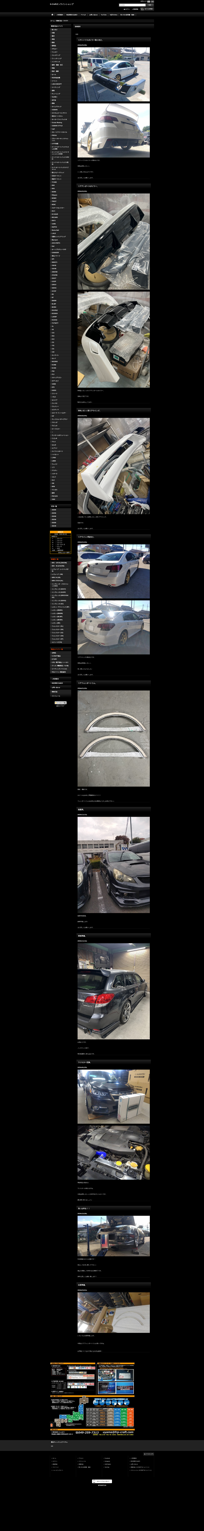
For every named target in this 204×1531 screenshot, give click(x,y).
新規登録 (135, 9)
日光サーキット (57, 176)
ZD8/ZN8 (54, 272)
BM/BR (54, 300)
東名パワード (56, 256)
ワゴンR (54, 438)
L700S (54, 457)
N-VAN (54, 368)
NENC (54, 204)
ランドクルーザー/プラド (59, 419)
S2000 (54, 384)
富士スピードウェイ (58, 172)
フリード (54, 393)
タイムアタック (57, 106)
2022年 (54, 522)
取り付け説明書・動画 (84, 1467)
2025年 (54, 513)
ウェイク (54, 464)
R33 (53, 336)
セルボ (54, 445)
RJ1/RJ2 (54, 320)
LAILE (54, 233)
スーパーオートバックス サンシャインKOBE (60, 153)
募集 (53, 103)
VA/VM (54, 268)
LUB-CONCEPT (57, 84)
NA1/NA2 (55, 361)
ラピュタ (54, 425)
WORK (54, 192)
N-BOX (54, 390)
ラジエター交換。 (85, 1062)
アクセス (81, 1458)
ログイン (127, 9)
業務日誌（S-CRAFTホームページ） (140, 1467)
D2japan (54, 195)
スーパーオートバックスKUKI (60, 158)
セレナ (54, 358)
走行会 (54, 100)
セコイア (54, 400)
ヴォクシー (55, 406)
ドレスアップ (56, 55)
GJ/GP (54, 281)
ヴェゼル (54, 489)
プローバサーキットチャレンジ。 (60, 139)
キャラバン (55, 355)
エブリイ (54, 448)
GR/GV (54, 284)
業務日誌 (54, 692)
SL (53, 326)
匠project (55, 240)
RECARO (55, 217)
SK (53, 329)
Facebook (107, 1458)
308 (53, 483)
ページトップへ (150, 1454)
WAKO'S (54, 262)
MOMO (54, 198)
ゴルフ (54, 477)
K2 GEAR (55, 214)
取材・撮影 (55, 71)
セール (54, 74)
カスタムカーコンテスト (59, 113)
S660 (53, 499)
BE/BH (54, 307)
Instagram (107, 1461)
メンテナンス (56, 61)
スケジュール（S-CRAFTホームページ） (141, 1470)
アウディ (54, 470)
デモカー (54, 49)
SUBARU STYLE (57, 126)
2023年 (54, 519)
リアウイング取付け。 (86, 537)
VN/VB (54, 265)
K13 (53, 339)
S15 (53, 333)
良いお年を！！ (84, 1208)
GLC (53, 480)
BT (53, 297)
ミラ (53, 467)
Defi (53, 246)
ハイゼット (55, 454)
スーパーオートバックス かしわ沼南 (60, 148)
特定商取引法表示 (57, 683)
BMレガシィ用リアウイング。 (89, 411)
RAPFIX (54, 227)
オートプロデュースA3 (59, 249)
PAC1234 (55, 496)
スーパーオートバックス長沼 (60, 163)
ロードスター (56, 429)
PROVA (54, 135)
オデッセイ (55, 381)
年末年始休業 (56, 77)
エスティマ (55, 409)
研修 (53, 68)
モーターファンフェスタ (59, 119)
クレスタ (54, 403)
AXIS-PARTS (56, 243)
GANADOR (55, 252)
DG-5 (53, 211)
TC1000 (54, 182)
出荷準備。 (82, 1285)
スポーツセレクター (58, 208)
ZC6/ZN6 (54, 275)
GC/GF (54, 291)
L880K (54, 461)
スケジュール (56, 696)
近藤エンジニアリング (59, 236)
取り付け (54, 29)
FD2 (53, 371)
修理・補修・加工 (57, 65)
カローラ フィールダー (59, 413)
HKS (53, 188)
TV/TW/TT (55, 323)
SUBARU (55, 110)
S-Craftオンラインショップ (62, 4)
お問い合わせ (56, 687)
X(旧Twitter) (108, 1464)
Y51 (53, 345)
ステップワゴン (57, 377)
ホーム (54, 1458)
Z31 (53, 349)
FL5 (53, 374)
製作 (53, 36)
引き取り (54, 97)
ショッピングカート (58, 1470)
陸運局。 (81, 809)
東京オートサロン (57, 116)
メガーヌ (54, 473)
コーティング (56, 87)
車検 (53, 39)
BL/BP (54, 304)
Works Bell (55, 230)
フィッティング (57, 58)
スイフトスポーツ (57, 451)
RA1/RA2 (55, 310)
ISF (53, 416)
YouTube (107, 1467)
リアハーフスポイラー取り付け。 (91, 40)
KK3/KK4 (55, 313)
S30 (53, 352)
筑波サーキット (57, 179)
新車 (53, 493)
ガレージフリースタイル (59, 132)
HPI (53, 259)
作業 (53, 33)
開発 (53, 42)
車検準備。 (82, 936)
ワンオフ (54, 52)
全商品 (54, 653)
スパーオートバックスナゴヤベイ (60, 168)
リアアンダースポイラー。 (88, 186)
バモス (54, 397)
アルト (54, 441)
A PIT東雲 (55, 143)
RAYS (54, 220)
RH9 (53, 185)
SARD (54, 224)
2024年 (54, 516)
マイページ (56, 1467)
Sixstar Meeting (57, 122)
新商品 (54, 45)
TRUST (54, 201)
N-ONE (54, 365)
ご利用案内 (55, 679)
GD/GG (54, 288)
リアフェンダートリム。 (87, 683)
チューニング (56, 94)
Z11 (53, 342)
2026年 (54, 510)
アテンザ (54, 422)
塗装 (53, 90)
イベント (54, 81)
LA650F (54, 317)
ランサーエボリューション (60, 435)
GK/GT (54, 278)
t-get (53, 129)
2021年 (54, 526)
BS (53, 294)
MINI (53, 486)
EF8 (53, 387)
